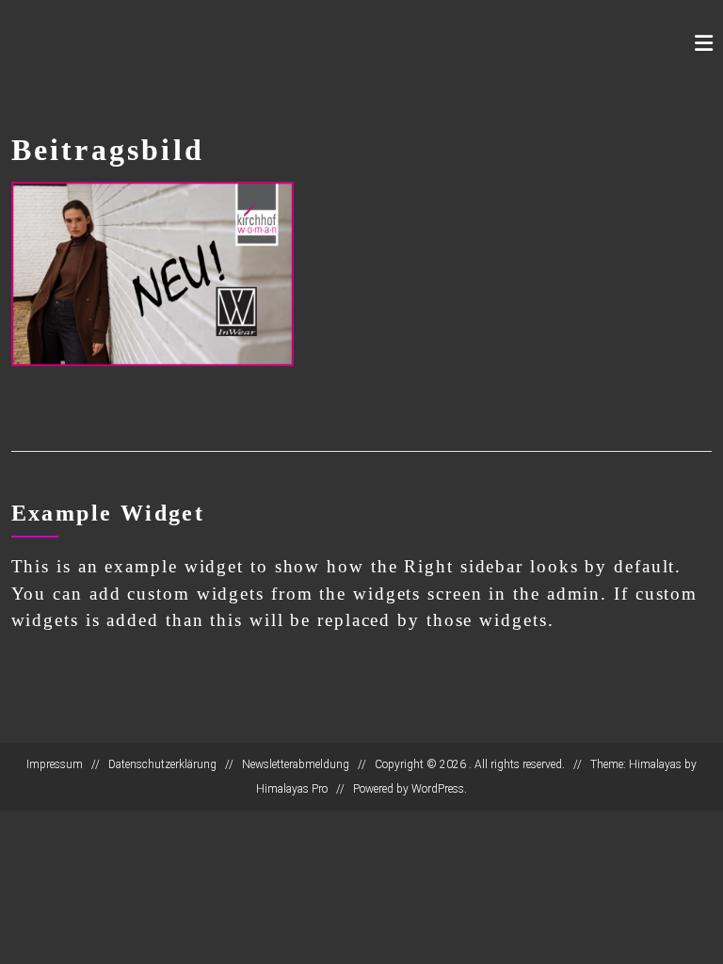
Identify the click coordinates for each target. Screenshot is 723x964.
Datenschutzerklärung (162, 764)
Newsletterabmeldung (295, 764)
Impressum (54, 764)
